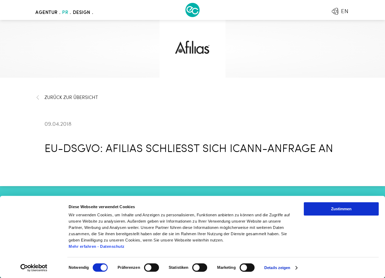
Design (81, 12)
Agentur (46, 12)
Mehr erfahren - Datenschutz (97, 246)
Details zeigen (277, 267)
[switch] (151, 267)
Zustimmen (341, 209)
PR (65, 12)
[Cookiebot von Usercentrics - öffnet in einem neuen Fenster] (34, 268)
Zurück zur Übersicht (71, 97)
